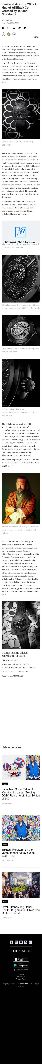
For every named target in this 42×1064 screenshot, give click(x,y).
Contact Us (20, 974)
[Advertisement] (21, 708)
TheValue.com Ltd (24, 984)
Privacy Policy (21, 979)
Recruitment (20, 977)
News (5, 784)
